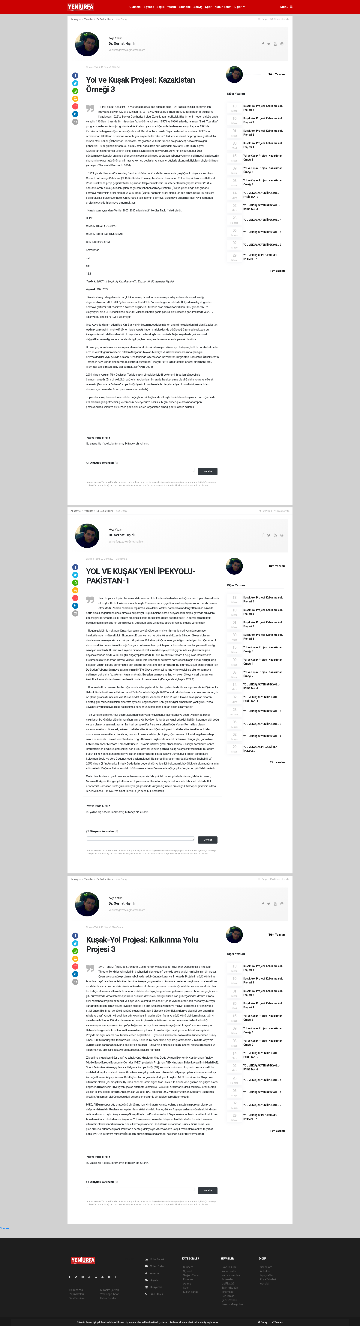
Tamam (278, 1322)
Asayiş (198, 7)
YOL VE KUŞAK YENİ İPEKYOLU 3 (262, 232)
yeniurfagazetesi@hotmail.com (127, 49)
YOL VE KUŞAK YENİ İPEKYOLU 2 (262, 244)
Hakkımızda (76, 1289)
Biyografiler (266, 1275)
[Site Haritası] (110, 1276)
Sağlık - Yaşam (166, 7)
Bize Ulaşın (156, 1294)
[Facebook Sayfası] (71, 1276)
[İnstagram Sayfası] (84, 1276)
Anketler (265, 1271)
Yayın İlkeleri (76, 1294)
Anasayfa (75, 19)
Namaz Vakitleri (231, 1275)
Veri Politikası (77, 1298)
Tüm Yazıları (276, 74)
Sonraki (4, 1228)
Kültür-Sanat (223, 7)
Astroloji (264, 1283)
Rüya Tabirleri (268, 1279)
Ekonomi (184, 7)
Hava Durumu (229, 1267)
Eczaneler (227, 1279)
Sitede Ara (266, 1267)
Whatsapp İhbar (109, 1294)
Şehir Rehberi (229, 1300)
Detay (263, 1322)
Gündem (135, 7)
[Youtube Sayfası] (90, 1276)
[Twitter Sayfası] (77, 1276)
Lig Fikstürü (228, 1283)
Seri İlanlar (228, 1295)
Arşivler (155, 1280)
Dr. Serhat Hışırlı (105, 19)
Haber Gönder (108, 1298)
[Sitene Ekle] (117, 1276)
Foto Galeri (157, 1259)
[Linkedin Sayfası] (97, 1276)
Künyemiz (156, 1287)
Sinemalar (227, 1291)
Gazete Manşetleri (232, 1304)
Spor (208, 7)
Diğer (238, 7)
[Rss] (103, 1276)
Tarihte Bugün (230, 1287)
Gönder (208, 471)
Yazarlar (88, 19)
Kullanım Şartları (109, 1289)
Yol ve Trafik (229, 1271)
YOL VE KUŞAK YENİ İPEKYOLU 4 (262, 219)
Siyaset (149, 7)
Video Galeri (157, 1266)
